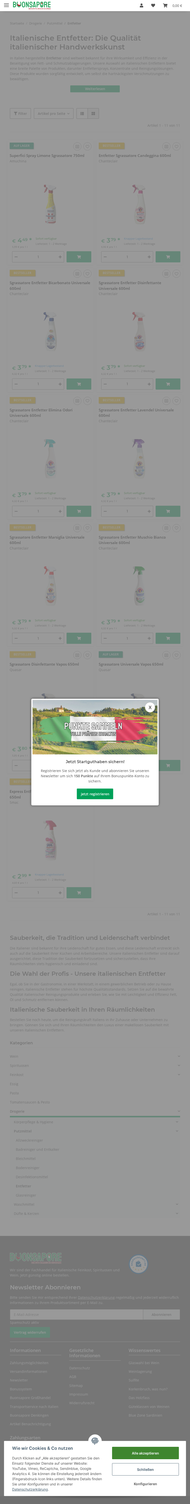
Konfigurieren (145, 1484)
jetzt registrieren (95, 793)
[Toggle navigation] (6, 3)
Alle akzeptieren (145, 1453)
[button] (141, 5)
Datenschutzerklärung (30, 1489)
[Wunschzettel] (153, 5)
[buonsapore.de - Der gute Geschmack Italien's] (32, 5)
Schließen (145, 1469)
